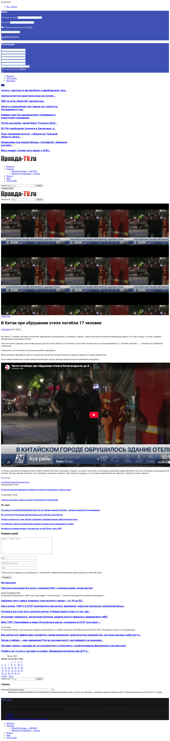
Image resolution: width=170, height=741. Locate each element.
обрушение (11, 482)
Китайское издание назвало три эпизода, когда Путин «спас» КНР (31, 528)
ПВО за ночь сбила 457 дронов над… (23, 101)
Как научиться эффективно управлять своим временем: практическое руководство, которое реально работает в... (71, 635)
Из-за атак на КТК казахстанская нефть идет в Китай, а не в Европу (32, 515)
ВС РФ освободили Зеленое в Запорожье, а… (28, 128)
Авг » (11, 676)
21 (9, 670)
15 (12, 667)
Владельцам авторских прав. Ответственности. (27, 719)
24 (19, 670)
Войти (23, 69)
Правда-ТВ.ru (6, 699)
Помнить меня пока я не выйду (18, 27)
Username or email (9, 17)
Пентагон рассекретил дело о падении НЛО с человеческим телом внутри (47, 588)
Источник (5, 478)
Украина (10, 169)
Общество (5, 316)
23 (15, 670)
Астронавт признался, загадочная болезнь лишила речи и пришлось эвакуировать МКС (54, 616)
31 (19, 673)
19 (2, 670)
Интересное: (8, 582)
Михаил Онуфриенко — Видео (26, 173)
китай (3, 482)
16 (15, 667)
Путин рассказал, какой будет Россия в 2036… (29, 123)
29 (12, 673)
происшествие (22, 482)
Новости (10, 76)
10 (19, 665)
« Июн (4, 676)
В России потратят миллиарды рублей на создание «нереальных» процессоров (36, 490)
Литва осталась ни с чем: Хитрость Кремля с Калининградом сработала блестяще (39, 519)
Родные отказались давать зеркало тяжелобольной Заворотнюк (29, 500)
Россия (9, 176)
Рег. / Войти (11, 7)
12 (2, 667)
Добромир (5, 329)
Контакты (10, 81)
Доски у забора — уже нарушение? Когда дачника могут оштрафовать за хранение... (52, 640)
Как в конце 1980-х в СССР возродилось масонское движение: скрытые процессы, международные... (63, 606)
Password (5, 22)
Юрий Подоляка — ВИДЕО (24, 171)
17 (19, 667)
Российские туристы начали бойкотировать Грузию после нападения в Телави (37, 524)
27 (6, 673)
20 (6, 670)
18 (22, 667)
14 (9, 667)
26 (2, 673)
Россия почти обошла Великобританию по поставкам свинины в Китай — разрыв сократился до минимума (50, 510)
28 (9, 673)
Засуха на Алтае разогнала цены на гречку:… (28, 95)
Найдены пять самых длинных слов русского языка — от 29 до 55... (42, 600)
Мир (8, 178)
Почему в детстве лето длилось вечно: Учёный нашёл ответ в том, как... (45, 611)
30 (15, 673)
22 (12, 670)
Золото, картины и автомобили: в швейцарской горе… (34, 90)
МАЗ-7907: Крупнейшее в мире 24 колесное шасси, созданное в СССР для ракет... (51, 622)
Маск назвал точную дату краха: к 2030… (25, 150)
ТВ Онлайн (11, 78)
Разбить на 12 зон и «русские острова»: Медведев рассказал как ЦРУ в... (45, 651)
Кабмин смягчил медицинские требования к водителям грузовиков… (28, 116)
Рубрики (5, 689)
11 (22, 665)
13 (6, 667)
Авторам (10, 716)
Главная (10, 714)
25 (22, 670)
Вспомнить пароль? (10, 37)
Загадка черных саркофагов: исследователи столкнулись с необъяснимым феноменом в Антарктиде (63, 645)
